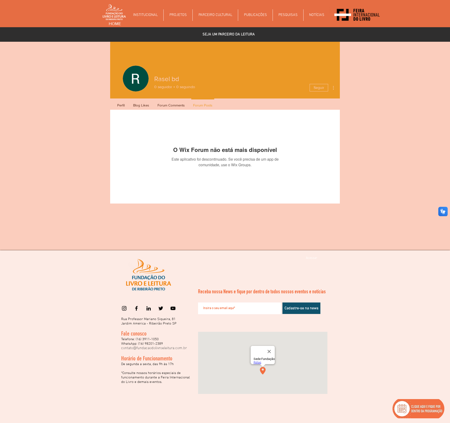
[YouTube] (173, 308)
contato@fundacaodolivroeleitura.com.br (154, 348)
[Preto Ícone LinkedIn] (149, 308)
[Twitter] (161, 308)
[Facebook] (136, 308)
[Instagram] (124, 308)
